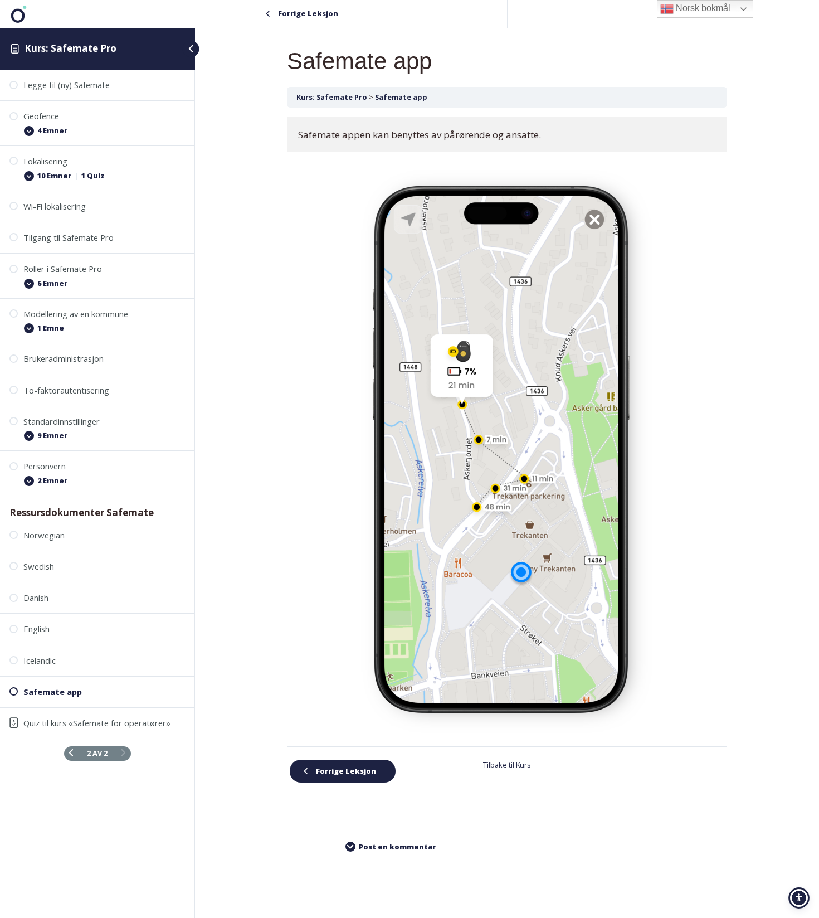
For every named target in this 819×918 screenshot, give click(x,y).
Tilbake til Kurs (507, 765)
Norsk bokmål (702, 8)
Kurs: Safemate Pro (70, 48)
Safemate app (401, 97)
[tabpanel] (507, 427)
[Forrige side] (71, 753)
